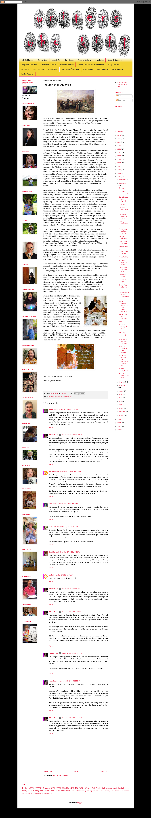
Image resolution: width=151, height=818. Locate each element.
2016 (119, 170)
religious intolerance (55, 397)
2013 (119, 419)
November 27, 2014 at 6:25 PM (72, 612)
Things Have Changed (123, 242)
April (121, 405)
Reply (51, 428)
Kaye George (53, 681)
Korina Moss (52, 69)
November (122, 183)
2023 (119, 146)
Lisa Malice (25, 69)
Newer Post (48, 771)
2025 (119, 139)
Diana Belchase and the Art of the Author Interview (123, 306)
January (122, 415)
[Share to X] (79, 393)
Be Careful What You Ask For (123, 262)
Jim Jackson (77, 788)
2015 (119, 173)
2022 (119, 149)
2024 (119, 142)
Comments (121, 100)
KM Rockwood (54, 472)
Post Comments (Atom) (60, 775)
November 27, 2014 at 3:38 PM (70, 552)
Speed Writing (123, 257)
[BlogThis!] (77, 393)
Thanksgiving (67, 397)
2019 (119, 159)
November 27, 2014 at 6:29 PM (72, 653)
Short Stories (55, 791)
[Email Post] (71, 393)
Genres (96, 791)
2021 (119, 152)
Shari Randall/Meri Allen (70, 69)
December (123, 180)
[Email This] (75, 393)
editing (24, 793)
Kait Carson (69, 60)
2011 (119, 426)
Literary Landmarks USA (123, 224)
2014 (119, 177)
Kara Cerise (53, 504)
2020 (119, 156)
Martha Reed (88, 69)
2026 (119, 135)
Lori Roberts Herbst (48, 65)
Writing (39, 788)
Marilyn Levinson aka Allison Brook (91, 65)
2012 (119, 423)
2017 (119, 166)
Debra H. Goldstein (115, 60)
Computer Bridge (122, 276)
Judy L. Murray (38, 69)
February (122, 412)
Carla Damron (46, 793)
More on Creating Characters (123, 334)
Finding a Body (124, 247)
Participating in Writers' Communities (124, 295)
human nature (39, 793)
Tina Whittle (115, 791)
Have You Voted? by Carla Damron (123, 349)
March (121, 408)
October (122, 382)
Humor (102, 791)
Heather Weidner (27, 74)
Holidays (107, 791)
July (120, 394)
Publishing (35, 791)
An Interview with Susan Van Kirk (123, 252)
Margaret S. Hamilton (29, 65)
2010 (119, 430)
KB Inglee (52, 409)
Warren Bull (90, 788)
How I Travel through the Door (123, 327)
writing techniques (88, 791)
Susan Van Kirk (117, 69)
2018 (119, 163)
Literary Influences (123, 237)
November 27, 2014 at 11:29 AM (70, 472)
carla (51, 575)
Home (76, 771)
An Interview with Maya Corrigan (123, 341)
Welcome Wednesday (57, 788)
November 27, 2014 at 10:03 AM (67, 409)
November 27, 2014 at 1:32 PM (68, 504)
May (120, 401)
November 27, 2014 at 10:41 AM (72, 435)
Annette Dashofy (84, 60)
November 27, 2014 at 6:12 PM (63, 575)
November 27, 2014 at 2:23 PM (67, 527)
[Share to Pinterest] (84, 393)
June (121, 398)
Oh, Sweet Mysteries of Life (123, 217)
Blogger (79, 803)
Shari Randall (54, 552)
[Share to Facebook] (82, 393)
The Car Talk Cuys (123, 281)
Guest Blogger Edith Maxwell (124, 199)
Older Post (103, 771)
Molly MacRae (113, 65)
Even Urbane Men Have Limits (123, 269)
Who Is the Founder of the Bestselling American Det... (123, 360)
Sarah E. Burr (56, 60)
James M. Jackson (67, 65)
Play (120, 322)
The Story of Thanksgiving (123, 210)
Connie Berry (43, 60)
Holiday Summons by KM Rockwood (123, 191)
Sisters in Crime (76, 791)
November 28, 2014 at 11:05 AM (72, 718)
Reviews (52, 793)
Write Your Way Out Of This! (123, 376)
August (121, 391)
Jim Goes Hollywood (123, 370)
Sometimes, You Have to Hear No (123, 231)
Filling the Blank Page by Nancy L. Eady (122, 84)
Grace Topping (102, 69)
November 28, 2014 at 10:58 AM (69, 681)
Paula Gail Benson (27, 60)
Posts (120, 96)
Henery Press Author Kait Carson (123, 287)
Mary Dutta (99, 60)
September (123, 386)
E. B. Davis (53, 527)
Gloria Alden (53, 435)
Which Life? (123, 204)
